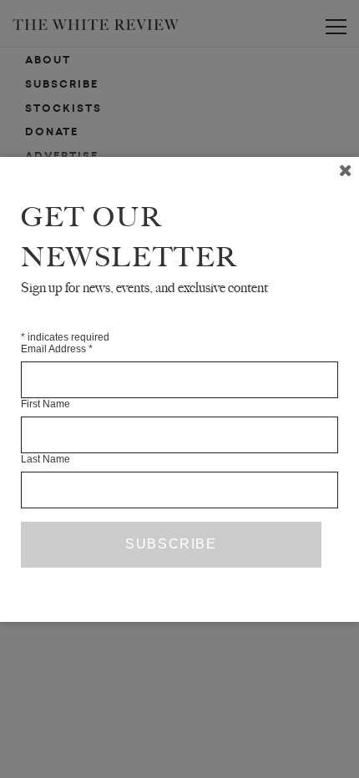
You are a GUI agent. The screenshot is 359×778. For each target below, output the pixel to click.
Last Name (45, 459)
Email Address (57, 349)
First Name (45, 404)
